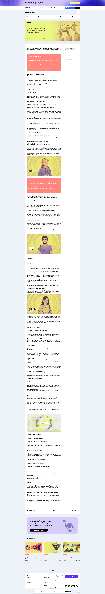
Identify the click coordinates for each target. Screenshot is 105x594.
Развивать (30, 16)
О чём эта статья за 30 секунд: (69, 48)
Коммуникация (46, 577)
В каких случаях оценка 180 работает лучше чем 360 (70, 52)
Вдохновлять (63, 16)
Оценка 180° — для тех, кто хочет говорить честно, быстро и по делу (71, 59)
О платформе (76, 16)
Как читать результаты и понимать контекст (71, 50)
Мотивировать (46, 580)
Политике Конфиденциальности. (58, 591)
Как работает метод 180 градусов (70, 49)
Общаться (45, 583)
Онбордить (46, 582)
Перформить (51, 16)
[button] (51, 564)
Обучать (40, 16)
